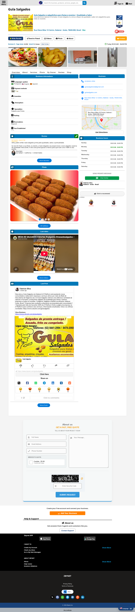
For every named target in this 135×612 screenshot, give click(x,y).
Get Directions (101, 132)
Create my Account (30, 547)
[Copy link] (68, 365)
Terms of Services (67, 586)
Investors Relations (30, 566)
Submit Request (68, 495)
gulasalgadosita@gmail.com (94, 87)
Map (83, 30)
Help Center (28, 564)
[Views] (20, 365)
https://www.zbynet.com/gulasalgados (28, 314)
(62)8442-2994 (90, 81)
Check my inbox (29, 550)
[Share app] (56, 365)
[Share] (44, 365)
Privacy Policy (67, 584)
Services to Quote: (34, 457)
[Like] (32, 365)
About (26, 561)
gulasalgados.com (91, 92)
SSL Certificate (68, 610)
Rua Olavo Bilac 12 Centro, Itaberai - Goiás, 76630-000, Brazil (103, 98)
